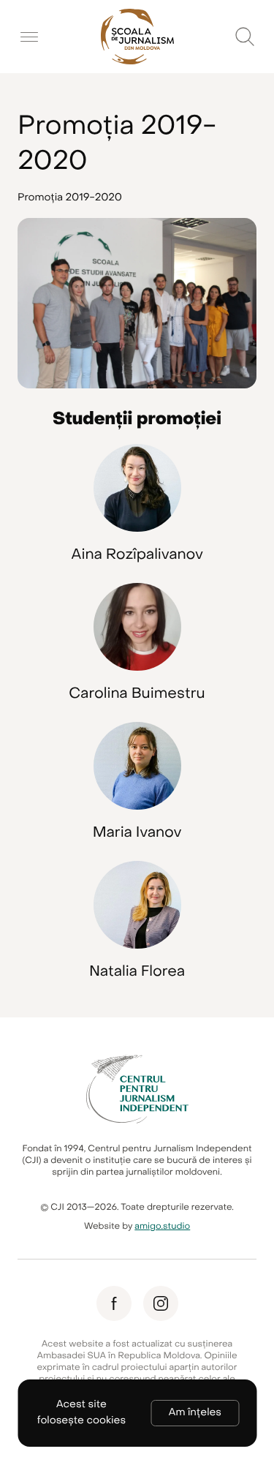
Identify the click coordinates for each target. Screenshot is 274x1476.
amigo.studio (162, 1226)
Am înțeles (195, 1413)
